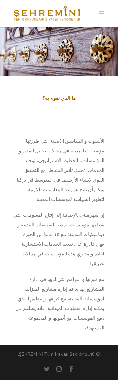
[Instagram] (59, 369)
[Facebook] (71, 369)
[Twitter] (47, 369)
